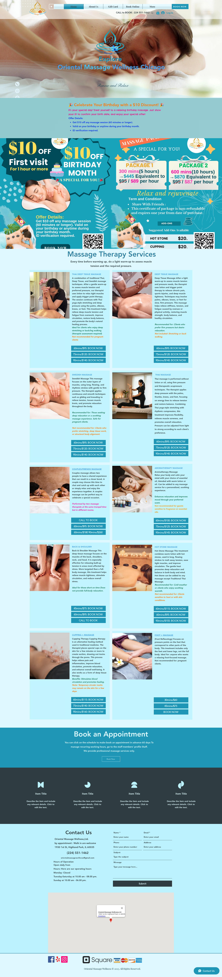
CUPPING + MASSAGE (83, 635)
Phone (116, 842)
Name (116, 833)
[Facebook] (51, 959)
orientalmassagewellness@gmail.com (77, 858)
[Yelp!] (58, 959)
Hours (57, 868)
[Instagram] (64, 959)
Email (146, 833)
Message (118, 862)
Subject (117, 852)
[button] (157, 12)
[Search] (152, 13)
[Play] (51, 6)
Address (147, 842)
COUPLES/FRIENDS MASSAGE (87, 469)
